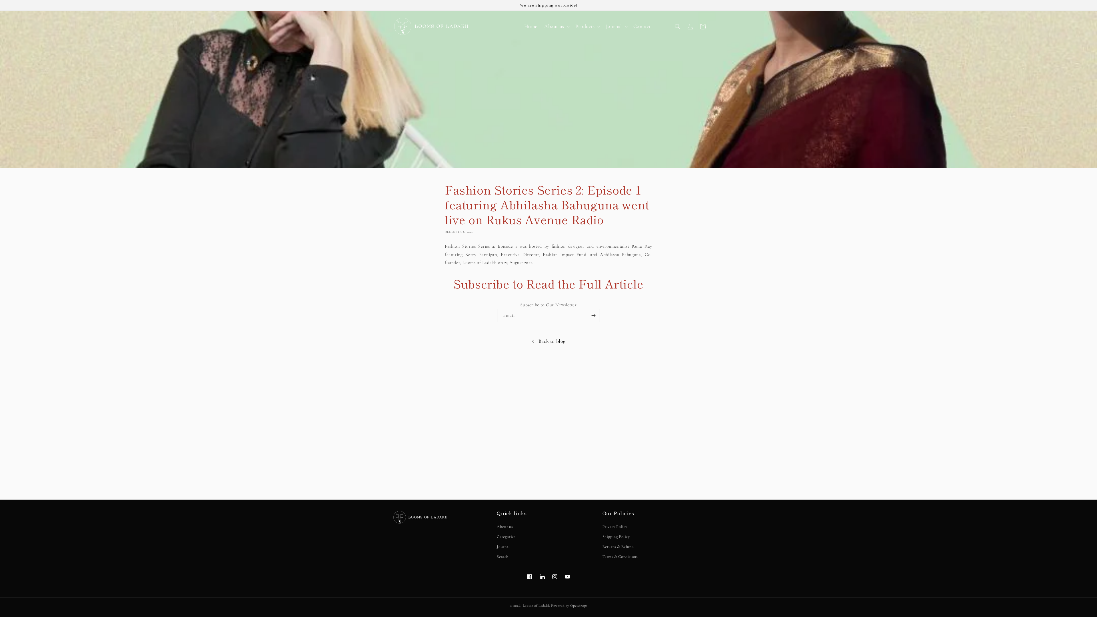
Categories (506, 536)
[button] (556, 26)
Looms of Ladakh (536, 605)
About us (505, 526)
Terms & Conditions (620, 556)
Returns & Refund (618, 546)
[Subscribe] (593, 315)
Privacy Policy (614, 526)
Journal (503, 546)
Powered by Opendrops (569, 605)
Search (503, 556)
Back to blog (552, 341)
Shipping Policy (616, 536)
